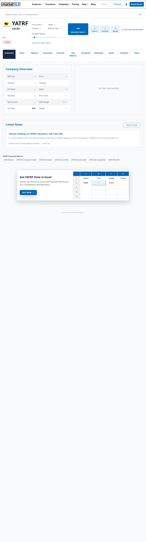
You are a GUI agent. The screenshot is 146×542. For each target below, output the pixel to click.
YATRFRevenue (8, 160)
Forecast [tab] (60, 53)
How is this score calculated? (133, 30)
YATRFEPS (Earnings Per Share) (26, 160)
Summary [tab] (9, 53)
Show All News (131, 125)
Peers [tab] (136, 53)
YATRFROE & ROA (114, 160)
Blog (93, 4)
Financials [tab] (47, 53)
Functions (50, 4)
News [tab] (111, 53)
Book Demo (136, 4)
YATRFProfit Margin (45, 160)
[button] (37, 4)
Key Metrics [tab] (73, 54)
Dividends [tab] (85, 53)
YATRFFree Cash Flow (61, 160)
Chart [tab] (21, 53)
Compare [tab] (124, 53)
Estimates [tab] (98, 53)
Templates (63, 4)
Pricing (75, 4)
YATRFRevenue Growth (78, 160)
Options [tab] (34, 53)
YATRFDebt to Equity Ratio (97, 160)
